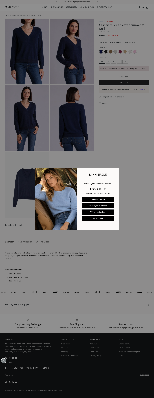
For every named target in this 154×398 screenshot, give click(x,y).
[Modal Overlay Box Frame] (77, 199)
